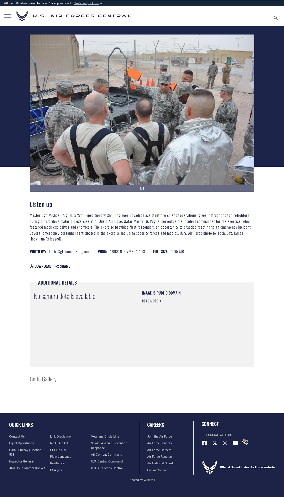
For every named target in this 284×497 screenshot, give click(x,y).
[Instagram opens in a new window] (225, 443)
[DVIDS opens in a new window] (245, 442)
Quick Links (21, 424)
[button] (88, 3)
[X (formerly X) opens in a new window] (215, 443)
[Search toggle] (276, 16)
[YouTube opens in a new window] (235, 443)
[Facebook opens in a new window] (204, 443)
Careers (155, 424)
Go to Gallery (43, 378)
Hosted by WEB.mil (142, 479)
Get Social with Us (216, 435)
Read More (150, 300)
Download (42, 266)
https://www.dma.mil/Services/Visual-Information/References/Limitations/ (191, 333)
